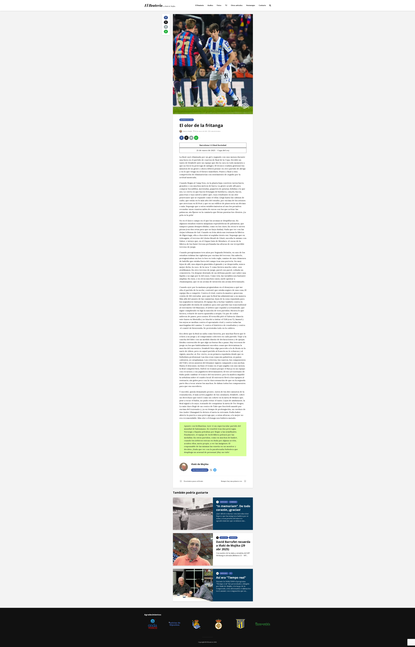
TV (226, 5)
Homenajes (250, 5)
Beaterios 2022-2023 (187, 119)
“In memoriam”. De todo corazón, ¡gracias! (233, 508)
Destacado (224, 502)
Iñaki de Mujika (187, 131)
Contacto (262, 5)
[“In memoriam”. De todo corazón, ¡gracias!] (193, 513)
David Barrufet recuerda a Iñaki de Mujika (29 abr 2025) (233, 545)
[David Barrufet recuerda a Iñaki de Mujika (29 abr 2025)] (193, 549)
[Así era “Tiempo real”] (193, 585)
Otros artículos (237, 5)
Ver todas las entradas (200, 470)
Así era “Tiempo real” (231, 577)
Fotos (219, 5)
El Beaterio (199, 5)
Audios (210, 5)
